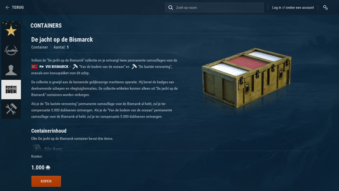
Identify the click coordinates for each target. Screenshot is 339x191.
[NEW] (11, 31)
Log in (276, 7)
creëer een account (300, 7)
